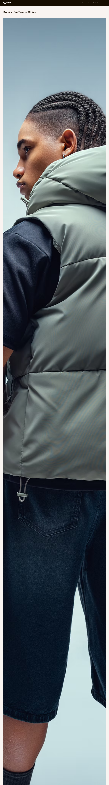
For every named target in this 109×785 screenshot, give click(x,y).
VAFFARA (7, 3)
